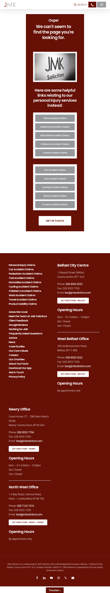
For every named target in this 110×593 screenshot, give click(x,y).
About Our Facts (18, 363)
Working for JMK (18, 329)
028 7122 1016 (25, 505)
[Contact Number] (92, 4)
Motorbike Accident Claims (25, 282)
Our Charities (16, 359)
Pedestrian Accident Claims (25, 273)
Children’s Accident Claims (25, 290)
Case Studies (16, 346)
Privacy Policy (17, 376)
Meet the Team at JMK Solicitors (28, 316)
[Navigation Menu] (102, 4)
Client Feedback (18, 320)
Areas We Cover (18, 311)
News (12, 341)
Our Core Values (18, 350)
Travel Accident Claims (23, 299)
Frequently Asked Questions (25, 333)
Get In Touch (16, 372)
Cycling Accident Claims (23, 286)
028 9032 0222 (74, 283)
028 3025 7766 (25, 432)
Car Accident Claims (21, 269)
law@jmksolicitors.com (78, 292)
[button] (55, 118)
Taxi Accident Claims (21, 277)
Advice (13, 337)
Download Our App (20, 367)
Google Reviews (18, 324)
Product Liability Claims (23, 303)
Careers (13, 354)
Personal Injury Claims (22, 264)
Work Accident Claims (22, 295)
